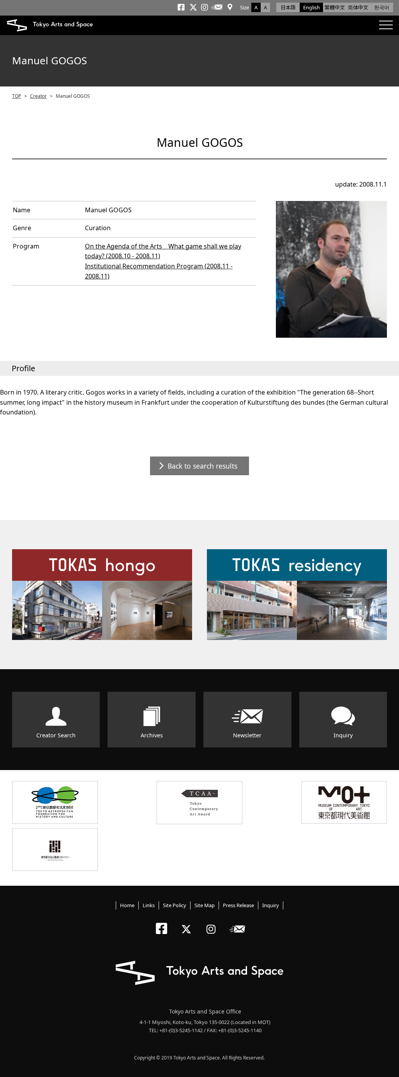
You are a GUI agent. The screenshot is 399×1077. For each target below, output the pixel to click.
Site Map (204, 905)
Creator (38, 96)
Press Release (238, 905)
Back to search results (202, 466)
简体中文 (358, 7)
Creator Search (56, 735)
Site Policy (174, 905)
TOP (16, 96)
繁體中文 (335, 7)
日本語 (288, 7)
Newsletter (247, 735)
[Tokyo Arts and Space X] (188, 922)
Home (127, 905)
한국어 (381, 7)
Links (149, 905)
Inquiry (343, 735)
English (311, 7)
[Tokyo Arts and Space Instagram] (213, 922)
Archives (152, 735)
